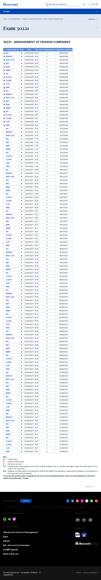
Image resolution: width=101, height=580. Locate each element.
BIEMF (8, 70)
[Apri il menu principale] (96, 4)
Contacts (25, 501)
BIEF (7, 63)
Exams (45, 19)
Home (5, 19)
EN (84, 4)
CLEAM (8, 80)
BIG (7, 74)
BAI (7, 53)
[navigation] (50, 11)
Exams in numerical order (56, 19)
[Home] (10, 4)
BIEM (8, 67)
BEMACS (9, 56)
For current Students (14, 19)
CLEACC (9, 77)
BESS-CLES (10, 60)
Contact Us (91, 19)
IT (88, 4)
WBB (8, 87)
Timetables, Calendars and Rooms (32, 19)
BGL (7, 139)
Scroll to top (89, 486)
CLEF (8, 84)
